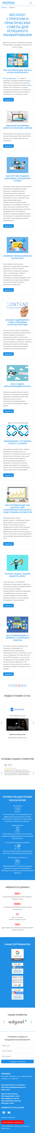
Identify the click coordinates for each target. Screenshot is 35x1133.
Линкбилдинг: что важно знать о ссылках (17, 442)
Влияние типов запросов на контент (18, 257)
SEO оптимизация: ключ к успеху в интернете (17, 71)
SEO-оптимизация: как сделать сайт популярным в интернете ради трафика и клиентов (17, 508)
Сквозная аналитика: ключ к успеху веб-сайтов (17, 126)
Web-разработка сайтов (10, 1098)
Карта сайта (5, 1089)
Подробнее (8, 100)
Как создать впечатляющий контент (17, 385)
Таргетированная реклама (11, 1101)
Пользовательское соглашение (13, 1085)
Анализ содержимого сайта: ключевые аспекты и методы (17, 322)
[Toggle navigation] (30, 3)
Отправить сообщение (17, 1061)
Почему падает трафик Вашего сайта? (17, 575)
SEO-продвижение (10, 78)
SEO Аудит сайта (7, 1103)
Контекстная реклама (9, 1094)
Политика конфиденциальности (13, 1087)
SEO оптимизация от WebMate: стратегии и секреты (17, 637)
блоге (29, 85)
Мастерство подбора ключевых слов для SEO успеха (17, 178)
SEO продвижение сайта (10, 1096)
